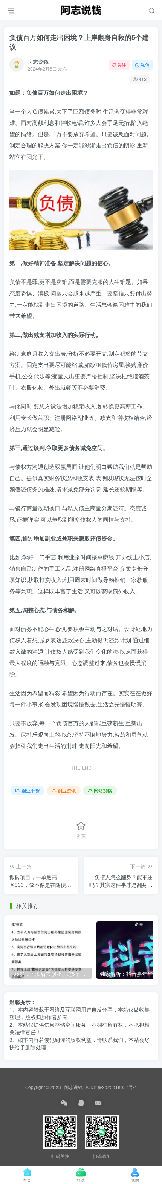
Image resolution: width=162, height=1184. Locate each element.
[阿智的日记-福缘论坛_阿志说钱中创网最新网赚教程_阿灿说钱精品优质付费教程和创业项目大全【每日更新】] (81, 9)
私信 (145, 64)
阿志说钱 (38, 61)
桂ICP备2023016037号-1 (111, 1087)
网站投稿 (103, 790)
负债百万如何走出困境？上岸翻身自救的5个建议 (79, 42)
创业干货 (30, 790)
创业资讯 (67, 790)
